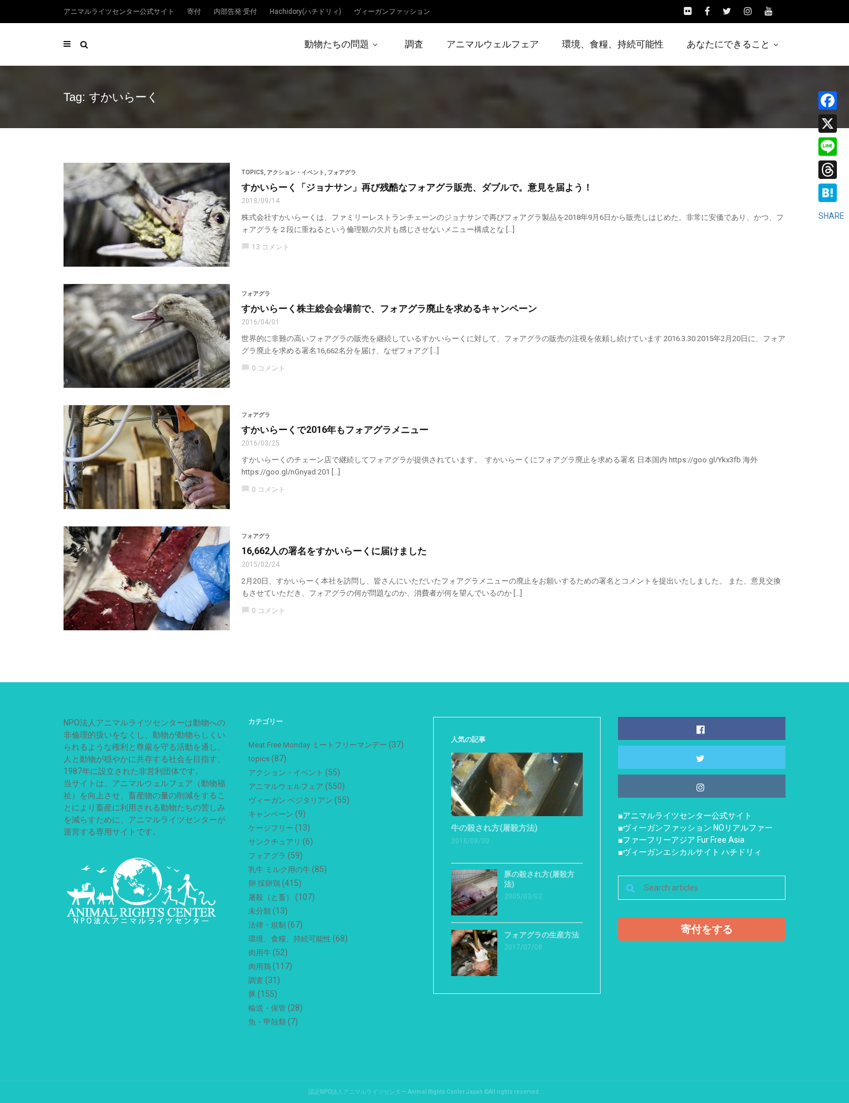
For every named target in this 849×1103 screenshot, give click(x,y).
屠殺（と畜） (270, 897)
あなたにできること (728, 44)
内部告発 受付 (235, 12)
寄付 (194, 12)
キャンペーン (270, 814)
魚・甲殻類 (267, 1022)
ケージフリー (270, 828)
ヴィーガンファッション (392, 12)
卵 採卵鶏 (264, 883)
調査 (414, 44)
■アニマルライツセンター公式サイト (685, 815)
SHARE (831, 215)
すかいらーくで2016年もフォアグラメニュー (335, 429)
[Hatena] (831, 192)
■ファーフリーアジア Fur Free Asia (681, 839)
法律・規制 (267, 925)
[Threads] (831, 169)
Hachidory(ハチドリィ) (305, 12)
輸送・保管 (267, 1008)
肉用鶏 (259, 966)
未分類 (259, 911)
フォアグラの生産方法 (541, 934)
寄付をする (707, 929)
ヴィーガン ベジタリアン (290, 800)
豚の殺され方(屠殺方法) (539, 879)
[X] (831, 123)
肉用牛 (259, 952)
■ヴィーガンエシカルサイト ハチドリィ (690, 852)
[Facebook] (831, 100)
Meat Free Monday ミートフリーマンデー (317, 745)
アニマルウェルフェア (492, 44)
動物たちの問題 (336, 44)
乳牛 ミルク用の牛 (279, 869)
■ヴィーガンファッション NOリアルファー (695, 827)
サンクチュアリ (274, 841)
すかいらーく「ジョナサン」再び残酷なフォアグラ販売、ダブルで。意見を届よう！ (417, 187)
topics (252, 172)
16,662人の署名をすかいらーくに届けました (334, 550)
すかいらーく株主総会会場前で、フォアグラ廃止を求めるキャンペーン (389, 308)
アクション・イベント (296, 172)
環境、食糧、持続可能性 (613, 44)
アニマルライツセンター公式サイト (119, 12)
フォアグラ (341, 172)
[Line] (831, 146)
